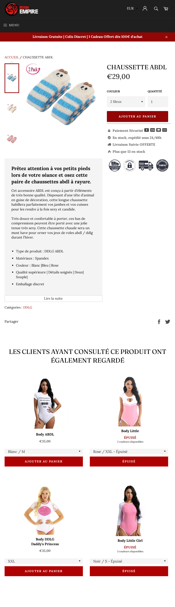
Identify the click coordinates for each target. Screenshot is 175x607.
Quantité (155, 91)
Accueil (12, 57)
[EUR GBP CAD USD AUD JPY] (132, 9)
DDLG (27, 307)
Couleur (113, 91)
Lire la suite (53, 298)
